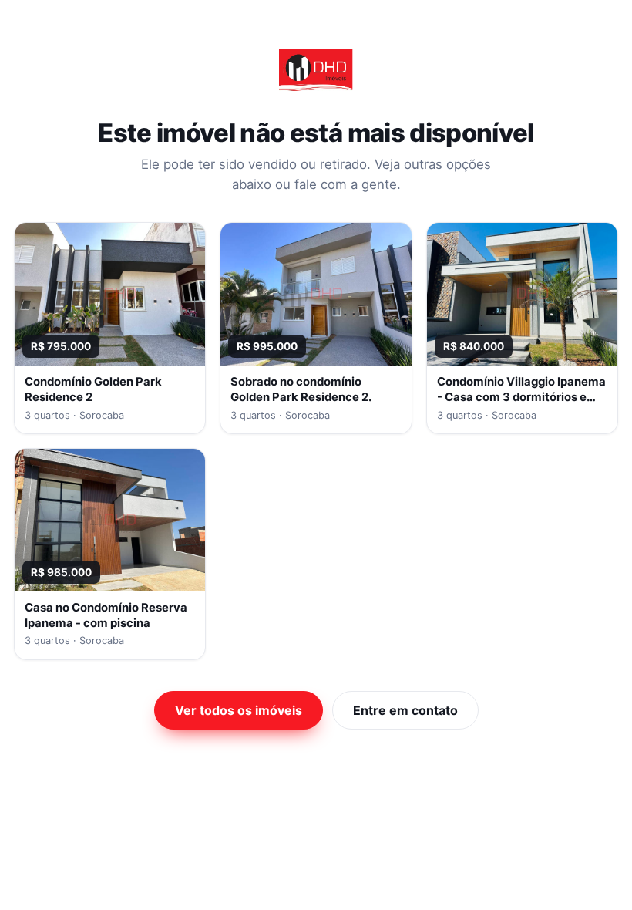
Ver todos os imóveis (238, 710)
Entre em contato (405, 710)
